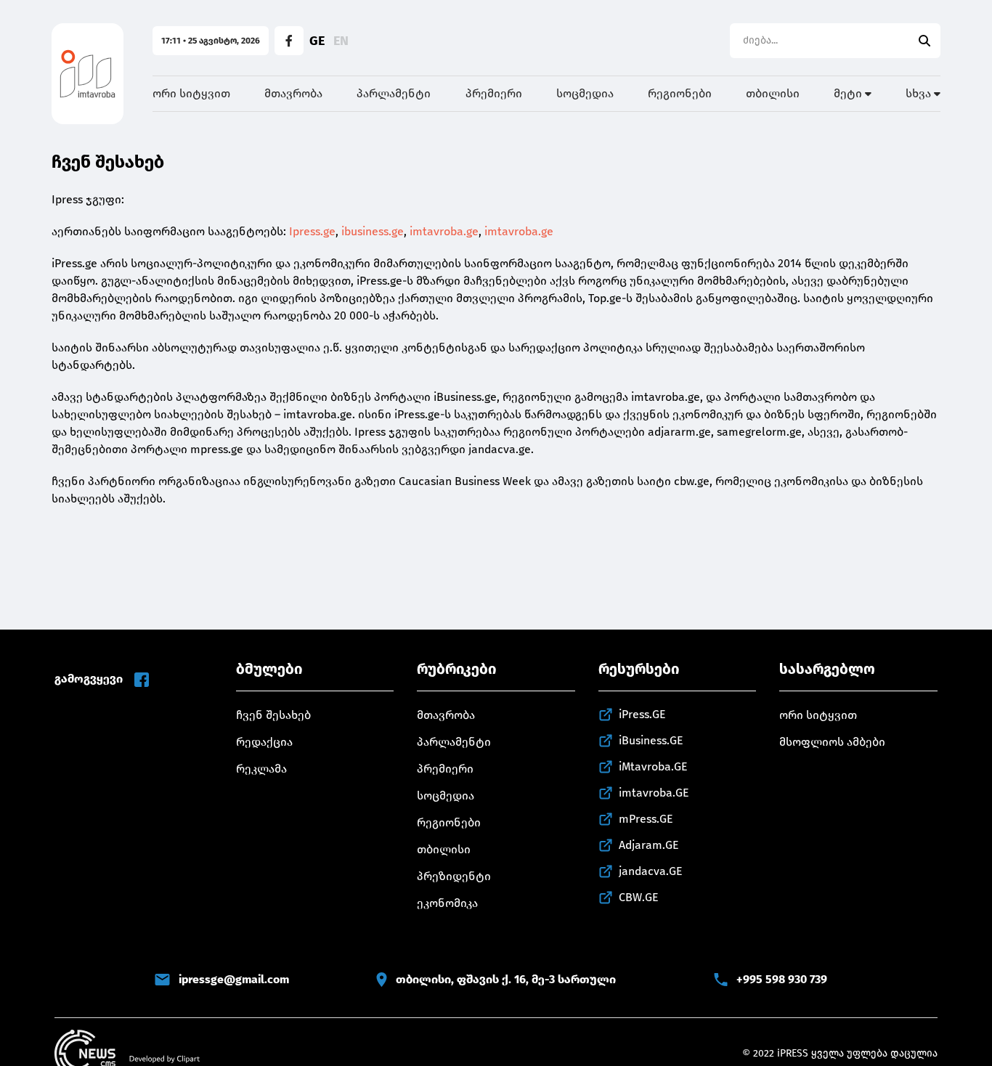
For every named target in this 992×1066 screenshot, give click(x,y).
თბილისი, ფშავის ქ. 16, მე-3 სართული (506, 979)
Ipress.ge (312, 231)
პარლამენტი (394, 93)
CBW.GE (639, 897)
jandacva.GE (651, 871)
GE (317, 41)
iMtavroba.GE (653, 766)
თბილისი (773, 93)
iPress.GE (642, 714)
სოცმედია (585, 93)
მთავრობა (293, 93)
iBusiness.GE (651, 740)
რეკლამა (261, 769)
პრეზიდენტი (454, 876)
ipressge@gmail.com (234, 979)
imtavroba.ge (444, 231)
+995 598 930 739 (781, 979)
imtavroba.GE (654, 793)
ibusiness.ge (372, 231)
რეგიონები (680, 93)
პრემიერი (493, 93)
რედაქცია (264, 742)
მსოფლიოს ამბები (832, 742)
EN (341, 41)
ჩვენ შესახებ (273, 715)
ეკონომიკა (447, 903)
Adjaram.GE (649, 845)
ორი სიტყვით (191, 93)
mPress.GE (646, 819)
